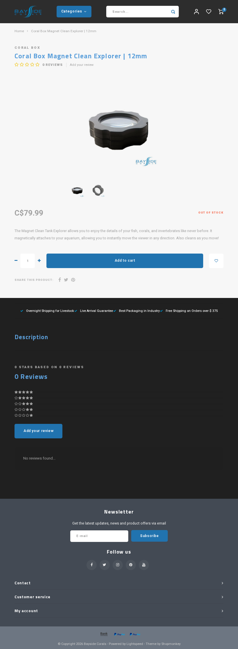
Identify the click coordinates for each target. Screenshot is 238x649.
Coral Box (27, 47)
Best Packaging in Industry (139, 310)
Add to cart (125, 260)
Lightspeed (135, 643)
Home (19, 31)
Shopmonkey (171, 643)
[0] (220, 12)
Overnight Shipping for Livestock (50, 310)
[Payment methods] (103, 634)
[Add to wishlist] (216, 261)
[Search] (173, 11)
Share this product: (34, 280)
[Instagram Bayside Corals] (118, 565)
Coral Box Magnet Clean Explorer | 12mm (63, 31)
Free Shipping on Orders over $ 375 (192, 310)
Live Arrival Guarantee (96, 310)
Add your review (81, 65)
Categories (71, 11)
